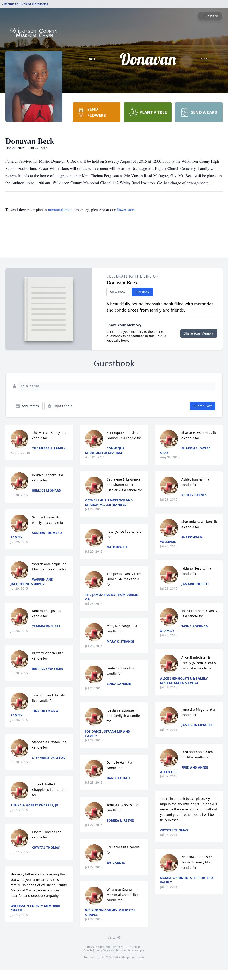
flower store (126, 209)
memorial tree (59, 209)
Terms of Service (126, 950)
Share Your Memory (199, 333)
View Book (117, 292)
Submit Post (203, 406)
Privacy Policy (101, 950)
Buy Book (142, 292)
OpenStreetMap (119, 957)
